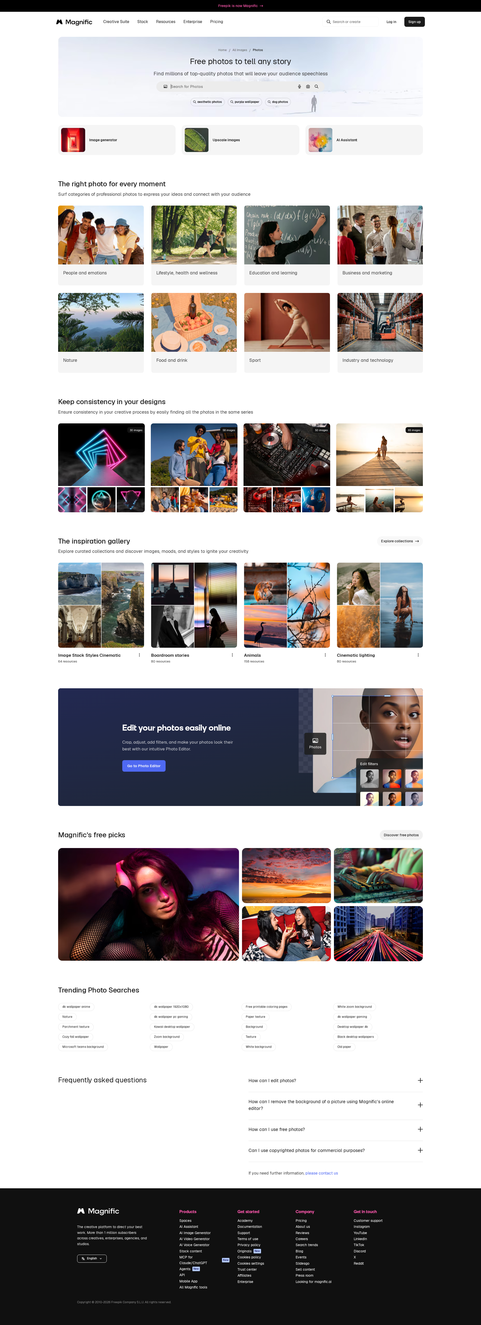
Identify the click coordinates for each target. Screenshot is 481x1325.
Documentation (249, 1226)
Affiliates (244, 1275)
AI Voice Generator (194, 1245)
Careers (302, 1239)
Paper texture (255, 1017)
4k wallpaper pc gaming (171, 1017)
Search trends (307, 1245)
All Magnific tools (193, 1287)
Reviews (302, 1233)
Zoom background (167, 1037)
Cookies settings (250, 1263)
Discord (360, 1251)
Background (254, 1027)
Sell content (305, 1269)
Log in (391, 22)
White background (259, 1047)
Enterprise (245, 1281)
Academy (245, 1220)
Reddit (359, 1263)
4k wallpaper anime (76, 1007)
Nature (67, 1017)
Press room (304, 1275)
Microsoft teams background (83, 1047)
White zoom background (354, 1007)
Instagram (362, 1226)
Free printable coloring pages (266, 1007)
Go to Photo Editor (144, 765)
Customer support (368, 1220)
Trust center (247, 1269)
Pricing (216, 22)
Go (69, 950)
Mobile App (188, 1281)
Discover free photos (401, 835)
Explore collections (397, 541)
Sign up (414, 22)
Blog (299, 1251)
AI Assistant (188, 1226)
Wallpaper (161, 1047)
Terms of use (247, 1239)
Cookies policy (249, 1257)
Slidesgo (302, 1263)
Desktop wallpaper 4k (352, 1027)
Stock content (190, 1251)
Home (222, 50)
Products (187, 1211)
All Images (239, 50)
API (182, 1275)
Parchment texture (75, 1027)
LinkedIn (360, 1239)
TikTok (359, 1245)
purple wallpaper (247, 102)
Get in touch (365, 1211)
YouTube (360, 1233)
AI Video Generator (194, 1239)
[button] (92, 1259)
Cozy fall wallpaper (75, 1037)
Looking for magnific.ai (313, 1281)
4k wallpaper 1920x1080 (171, 1007)
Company (305, 1211)
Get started (248, 1211)
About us (303, 1226)
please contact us (321, 1173)
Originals (248, 1251)
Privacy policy (249, 1245)
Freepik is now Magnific (238, 6)
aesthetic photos (209, 102)
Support (243, 1233)
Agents (189, 1269)
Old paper (344, 1047)
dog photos (280, 102)
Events (301, 1257)
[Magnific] (98, 1212)
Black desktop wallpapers (355, 1037)
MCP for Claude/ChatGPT (203, 1260)
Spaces (185, 1220)
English (92, 1258)
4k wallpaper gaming (352, 1017)
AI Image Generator (195, 1233)
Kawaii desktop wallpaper (172, 1027)
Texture (251, 1037)
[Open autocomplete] (163, 86)
